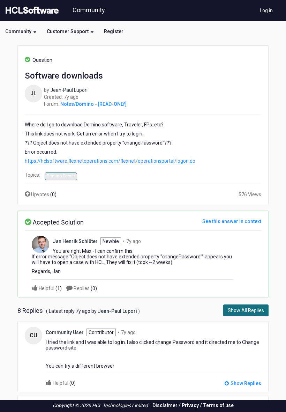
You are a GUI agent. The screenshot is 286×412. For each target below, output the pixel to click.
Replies (85, 288)
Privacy (190, 405)
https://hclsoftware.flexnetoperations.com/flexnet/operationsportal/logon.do (110, 161)
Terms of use (218, 405)
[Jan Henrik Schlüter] (40, 244)
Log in (266, 10)
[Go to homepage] (30, 10)
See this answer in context (231, 221)
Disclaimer (165, 405)
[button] (21, 31)
